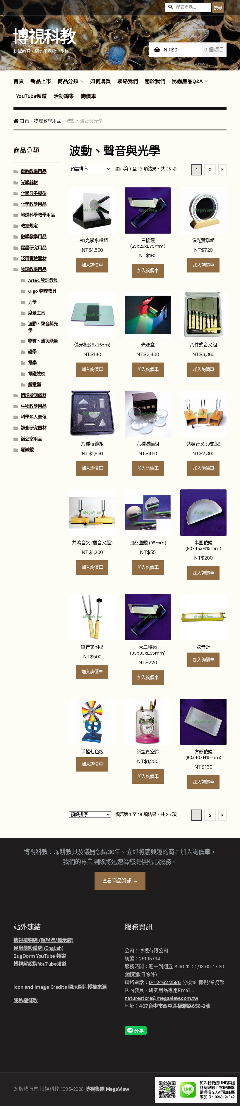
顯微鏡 (27, 450)
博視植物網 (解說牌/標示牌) (43, 940)
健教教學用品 (33, 171)
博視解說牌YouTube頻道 (39, 964)
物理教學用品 (47, 121)
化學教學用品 (33, 204)
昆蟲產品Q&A (187, 81)
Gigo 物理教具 (42, 291)
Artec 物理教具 (43, 280)
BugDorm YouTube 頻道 (39, 956)
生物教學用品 (33, 406)
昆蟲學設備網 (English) (38, 948)
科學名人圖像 (33, 417)
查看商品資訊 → (120, 881)
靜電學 (34, 384)
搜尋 (218, 7)
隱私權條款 (25, 1000)
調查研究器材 (33, 428)
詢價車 (88, 96)
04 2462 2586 (165, 982)
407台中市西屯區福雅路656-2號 (174, 1006)
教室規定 (29, 226)
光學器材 (29, 182)
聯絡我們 (127, 81)
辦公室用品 (31, 439)
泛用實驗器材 (33, 258)
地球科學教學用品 (38, 215)
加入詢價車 (203, 659)
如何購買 (100, 81)
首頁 (18, 81)
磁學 (32, 352)
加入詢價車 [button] (92, 265)
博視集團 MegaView (107, 1089)
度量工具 (36, 313)
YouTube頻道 (31, 96)
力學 (32, 302)
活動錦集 (64, 96)
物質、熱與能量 (43, 341)
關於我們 (155, 81)
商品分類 (68, 81)
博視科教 (44, 37)
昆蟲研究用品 (33, 248)
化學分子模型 (33, 193)
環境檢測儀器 (33, 395)
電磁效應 (36, 374)
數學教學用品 (33, 236)
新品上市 (40, 81)
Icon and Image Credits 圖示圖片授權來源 (60, 987)
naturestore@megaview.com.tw (161, 998)
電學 (32, 362)
